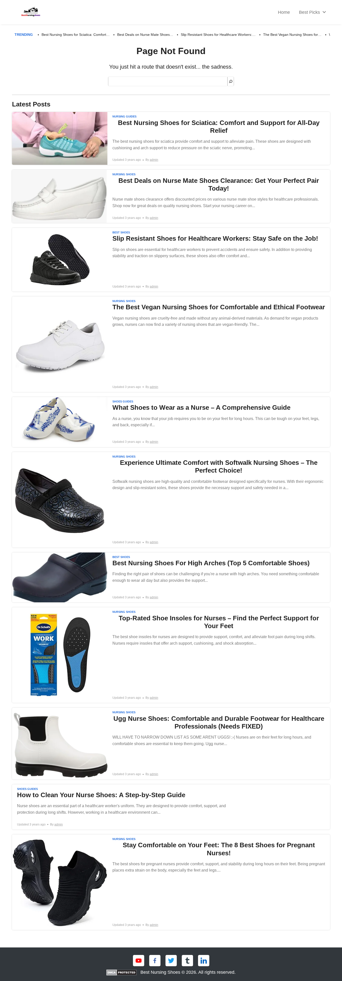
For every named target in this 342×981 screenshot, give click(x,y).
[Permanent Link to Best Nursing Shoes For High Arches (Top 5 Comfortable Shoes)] (171, 577)
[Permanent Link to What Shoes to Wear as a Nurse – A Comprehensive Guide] (171, 422)
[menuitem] (311, 12)
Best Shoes (121, 232)
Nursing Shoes (123, 174)
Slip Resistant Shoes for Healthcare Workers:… (218, 35)
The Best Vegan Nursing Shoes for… (292, 35)
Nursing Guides (124, 116)
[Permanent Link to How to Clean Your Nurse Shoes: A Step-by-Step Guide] (171, 806)
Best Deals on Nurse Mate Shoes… (145, 35)
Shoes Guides (122, 401)
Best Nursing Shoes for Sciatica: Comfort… (76, 35)
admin (154, 160)
